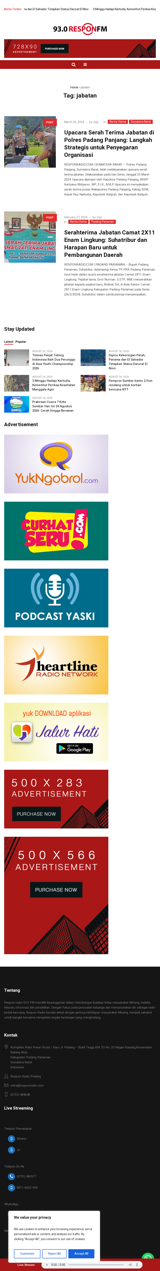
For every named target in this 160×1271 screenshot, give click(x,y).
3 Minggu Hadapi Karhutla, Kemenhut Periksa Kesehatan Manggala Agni (53, 385)
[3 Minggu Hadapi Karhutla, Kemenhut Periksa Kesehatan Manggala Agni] (16, 383)
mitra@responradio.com (27, 1085)
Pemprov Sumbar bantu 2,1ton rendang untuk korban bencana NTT (130, 385)
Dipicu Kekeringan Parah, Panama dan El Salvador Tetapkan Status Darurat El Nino (128, 362)
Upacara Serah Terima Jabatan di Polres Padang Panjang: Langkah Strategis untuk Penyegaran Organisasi (109, 143)
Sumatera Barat (141, 122)
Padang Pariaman (102, 222)
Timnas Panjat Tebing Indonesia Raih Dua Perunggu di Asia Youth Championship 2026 (53, 362)
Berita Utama (118, 122)
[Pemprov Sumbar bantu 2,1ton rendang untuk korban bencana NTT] (93, 383)
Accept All (81, 1253)
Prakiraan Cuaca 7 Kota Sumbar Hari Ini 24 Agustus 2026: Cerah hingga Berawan (53, 406)
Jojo (96, 122)
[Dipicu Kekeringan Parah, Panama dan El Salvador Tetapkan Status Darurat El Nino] (93, 357)
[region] (54, 1237)
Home (74, 87)
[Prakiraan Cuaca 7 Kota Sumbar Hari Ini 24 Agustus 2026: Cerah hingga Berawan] (16, 404)
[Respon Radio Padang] (80, 29)
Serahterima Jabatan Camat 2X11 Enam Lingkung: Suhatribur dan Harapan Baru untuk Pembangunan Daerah (109, 243)
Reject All (54, 1253)
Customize (27, 1253)
